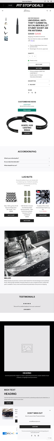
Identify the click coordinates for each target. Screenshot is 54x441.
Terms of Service (34, 432)
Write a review (27, 110)
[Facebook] (45, 1)
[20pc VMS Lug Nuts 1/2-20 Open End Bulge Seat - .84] (11, 197)
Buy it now (39, 68)
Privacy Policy (44, 431)
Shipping (30, 36)
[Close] (50, 410)
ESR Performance (33, 18)
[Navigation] (2, 10)
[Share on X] (32, 93)
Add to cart (11, 215)
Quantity (31, 53)
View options (43, 215)
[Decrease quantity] (29, 56)
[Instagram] (51, 1)
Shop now (27, 133)
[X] (48, 1)
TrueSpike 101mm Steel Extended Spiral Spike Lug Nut (43, 207)
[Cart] (50, 10)
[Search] (47, 10)
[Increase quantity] (34, 56)
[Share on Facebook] (28, 93)
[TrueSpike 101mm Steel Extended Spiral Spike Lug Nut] (43, 197)
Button (9, 403)
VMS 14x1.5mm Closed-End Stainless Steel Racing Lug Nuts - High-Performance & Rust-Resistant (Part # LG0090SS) (27, 210)
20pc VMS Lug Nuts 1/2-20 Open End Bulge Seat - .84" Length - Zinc (11, 207)
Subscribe (35, 426)
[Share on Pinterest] (35, 93)
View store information (36, 76)
